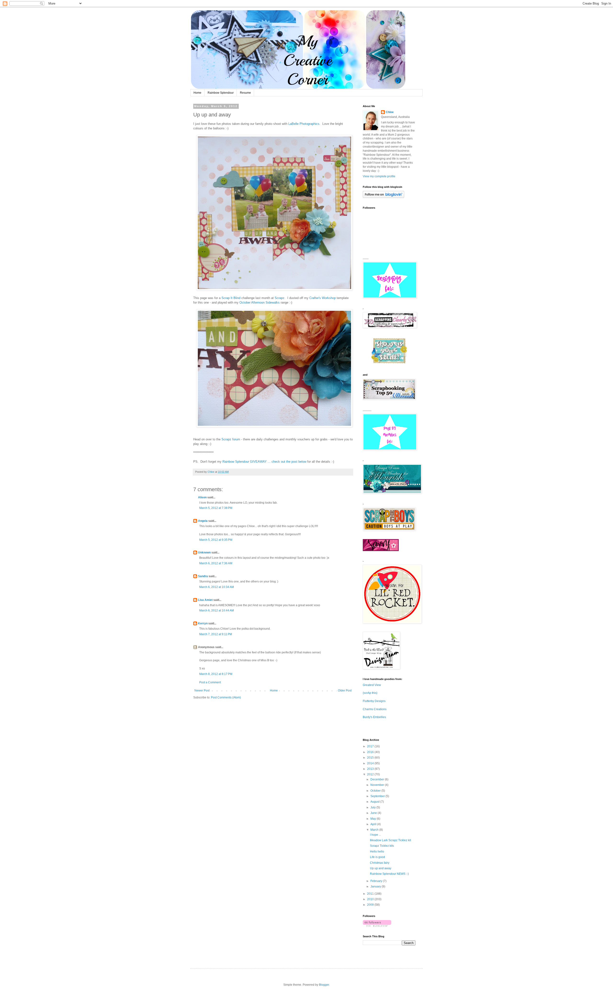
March (374, 829)
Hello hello (377, 851)
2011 (371, 893)
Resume (245, 92)
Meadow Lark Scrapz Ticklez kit (390, 840)
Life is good (377, 857)
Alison (202, 497)
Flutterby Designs (374, 701)
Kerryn (203, 623)
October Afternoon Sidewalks (259, 302)
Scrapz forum (230, 439)
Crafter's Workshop (322, 298)
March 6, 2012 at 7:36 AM (215, 563)
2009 (371, 904)
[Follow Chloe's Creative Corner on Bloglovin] (383, 197)
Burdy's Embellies (374, 717)
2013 (371, 769)
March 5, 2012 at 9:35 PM (215, 539)
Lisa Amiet (205, 600)
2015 (371, 757)
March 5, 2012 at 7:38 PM (215, 508)
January (376, 886)
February (376, 881)
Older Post (345, 690)
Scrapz (279, 298)
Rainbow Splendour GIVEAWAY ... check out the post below (264, 461)
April (373, 824)
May (373, 818)
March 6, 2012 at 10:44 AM (216, 610)
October (375, 790)
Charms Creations (374, 709)
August (375, 801)
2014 (371, 763)
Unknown (204, 552)
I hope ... (375, 834)
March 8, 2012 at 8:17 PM (215, 674)
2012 (371, 774)
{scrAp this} (370, 693)
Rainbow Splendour (221, 92)
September (378, 796)
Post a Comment (210, 682)
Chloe (390, 112)
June (374, 813)
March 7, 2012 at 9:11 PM (215, 634)
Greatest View (372, 685)
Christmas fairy (379, 862)
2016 (371, 752)
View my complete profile (379, 176)
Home (197, 92)
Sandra (203, 576)
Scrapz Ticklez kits (382, 845)
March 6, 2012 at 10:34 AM (216, 587)
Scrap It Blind (230, 298)
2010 (371, 899)
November (377, 785)
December (377, 779)
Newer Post (202, 690)
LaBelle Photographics (303, 124)
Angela (203, 521)
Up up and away (380, 868)
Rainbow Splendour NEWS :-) (389, 873)
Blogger (324, 984)
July (373, 807)
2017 (371, 746)
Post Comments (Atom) (226, 697)
